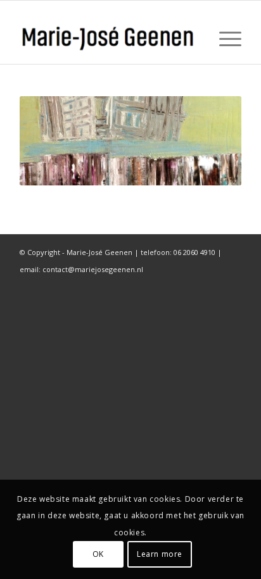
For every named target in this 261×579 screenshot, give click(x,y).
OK (98, 554)
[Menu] (224, 38)
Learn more (159, 554)
